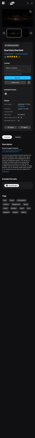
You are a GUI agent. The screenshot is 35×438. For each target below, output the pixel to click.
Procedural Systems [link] (22, 53)
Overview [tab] (7, 137)
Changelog (21, 106)
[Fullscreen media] (30, 11)
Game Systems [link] (8, 53)
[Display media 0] (14, 33)
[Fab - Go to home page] (12, 3)
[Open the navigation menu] (31, 3)
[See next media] (31, 33)
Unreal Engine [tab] (13, 185)
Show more (5, 171)
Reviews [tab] (18, 137)
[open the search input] (27, 3)
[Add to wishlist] (29, 82)
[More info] (21, 117)
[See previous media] (4, 33)
